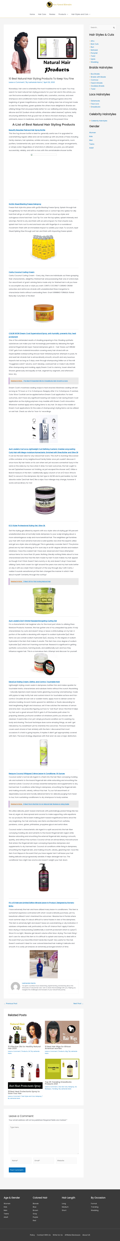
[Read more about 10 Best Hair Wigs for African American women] (62, 1032)
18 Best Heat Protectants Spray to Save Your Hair (24, 1092)
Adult (91, 148)
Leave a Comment (16, 82)
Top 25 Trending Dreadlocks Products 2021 (58, 1083)
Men (91, 140)
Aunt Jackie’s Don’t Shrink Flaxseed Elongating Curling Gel (33, 621)
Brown (35, 1210)
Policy (32, 1235)
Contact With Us (44, 1235)
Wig (66, 1051)
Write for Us (58, 1235)
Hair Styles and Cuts (79, 14)
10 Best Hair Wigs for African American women (58, 1047)
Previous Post (10, 1003)
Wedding (94, 1210)
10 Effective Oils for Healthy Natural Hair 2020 (24, 1047)
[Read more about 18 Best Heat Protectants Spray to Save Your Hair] (25, 1073)
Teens (91, 144)
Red (34, 1220)
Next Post (78, 1003)
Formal (94, 1203)
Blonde (36, 1203)
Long (64, 1203)
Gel (60, 1087)
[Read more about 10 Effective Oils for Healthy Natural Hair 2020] (25, 1032)
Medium (65, 1207)
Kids (91, 136)
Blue (34, 1207)
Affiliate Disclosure (72, 1235)
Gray (35, 1214)
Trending (55, 1089)
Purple (35, 1217)
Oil (29, 1051)
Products (62, 14)
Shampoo (48, 1089)
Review (52, 14)
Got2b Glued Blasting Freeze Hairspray (25, 204)
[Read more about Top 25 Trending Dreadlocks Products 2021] (62, 1069)
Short (64, 1210)
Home (32, 14)
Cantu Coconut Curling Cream (21, 272)
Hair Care (42, 14)
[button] (67, 14)
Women (92, 132)
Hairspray (38, 1096)
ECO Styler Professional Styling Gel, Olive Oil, (27, 525)
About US (86, 1235)
